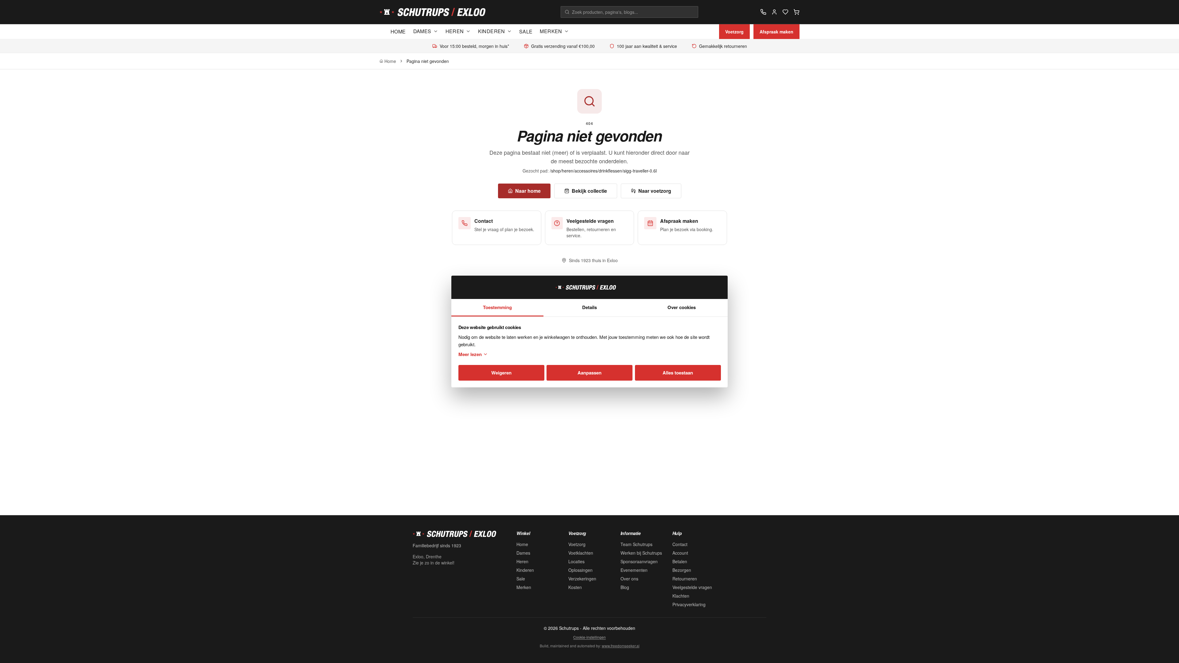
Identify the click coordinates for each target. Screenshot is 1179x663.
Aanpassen (589, 372)
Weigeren (501, 372)
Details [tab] (589, 307)
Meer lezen (470, 354)
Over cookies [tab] (681, 307)
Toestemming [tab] (497, 307)
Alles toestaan (678, 372)
